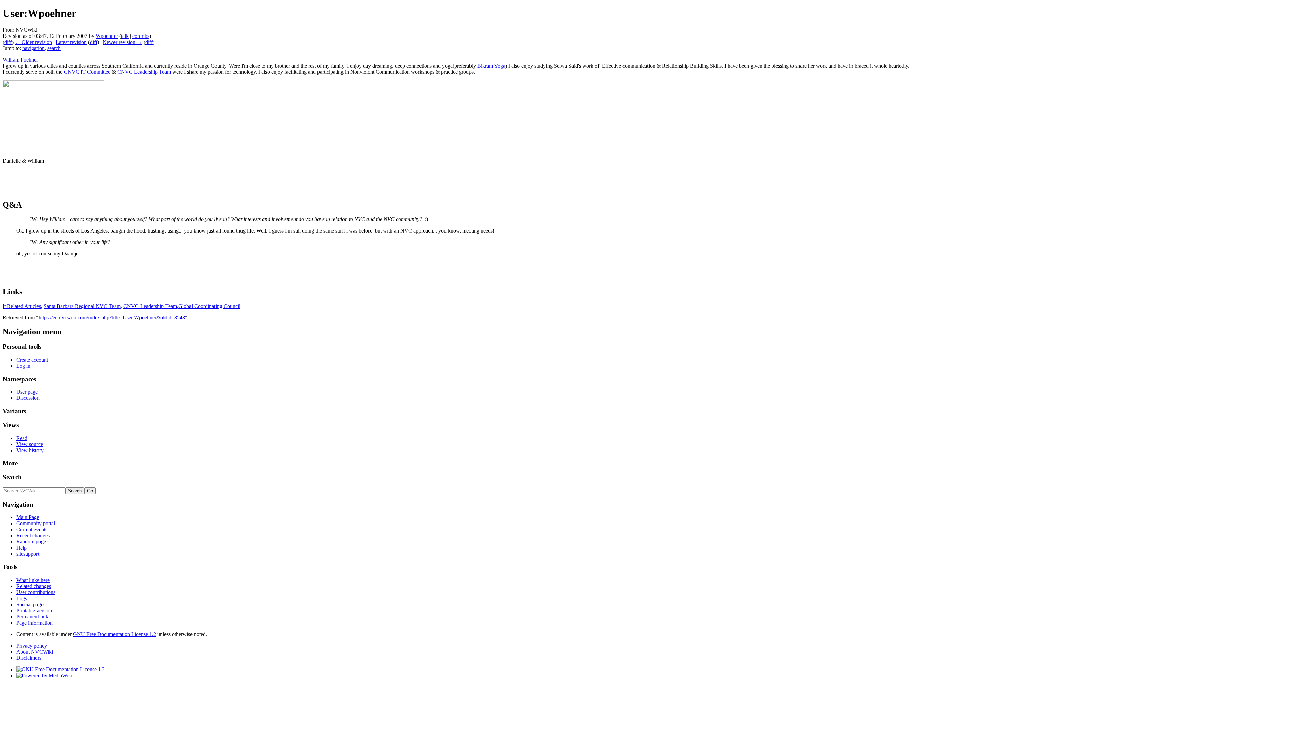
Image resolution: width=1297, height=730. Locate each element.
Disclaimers (28, 658)
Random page (31, 541)
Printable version (34, 610)
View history (30, 450)
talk (125, 36)
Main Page (27, 517)
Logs (21, 598)
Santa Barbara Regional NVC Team (82, 306)
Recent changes (33, 535)
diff (8, 42)
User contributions (35, 592)
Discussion (28, 398)
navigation (33, 48)
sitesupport (27, 554)
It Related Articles (22, 306)
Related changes (33, 586)
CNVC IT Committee (87, 72)
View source (29, 444)
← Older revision (33, 42)
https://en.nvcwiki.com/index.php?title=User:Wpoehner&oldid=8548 (112, 317)
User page (27, 392)
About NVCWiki (34, 652)
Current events (31, 529)
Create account (32, 360)
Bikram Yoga (491, 66)
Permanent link (32, 616)
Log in (23, 366)
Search (12, 477)
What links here (33, 580)
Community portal (35, 523)
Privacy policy (31, 646)
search (54, 48)
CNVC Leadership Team (144, 72)
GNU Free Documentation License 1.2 (114, 634)
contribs (140, 36)
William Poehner (20, 60)
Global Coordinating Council (209, 306)
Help (21, 548)
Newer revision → (122, 42)
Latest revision (71, 42)
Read (21, 438)
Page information (34, 623)
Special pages (30, 604)
